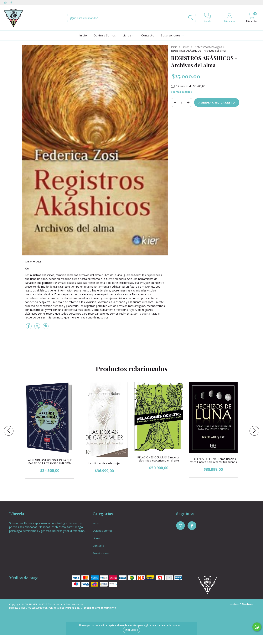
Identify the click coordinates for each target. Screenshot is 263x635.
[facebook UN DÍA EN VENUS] (11, 2)
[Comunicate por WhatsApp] (256, 626)
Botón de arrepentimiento (100, 607)
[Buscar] (190, 17)
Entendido (131, 630)
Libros (127, 35)
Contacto (147, 35)
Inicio (83, 35)
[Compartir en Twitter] (37, 328)
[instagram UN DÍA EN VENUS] (6, 2)
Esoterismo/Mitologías (208, 47)
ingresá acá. (72, 607)
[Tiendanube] (242, 604)
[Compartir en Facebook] (29, 328)
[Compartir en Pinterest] (46, 328)
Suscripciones (171, 35)
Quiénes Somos (105, 35)
